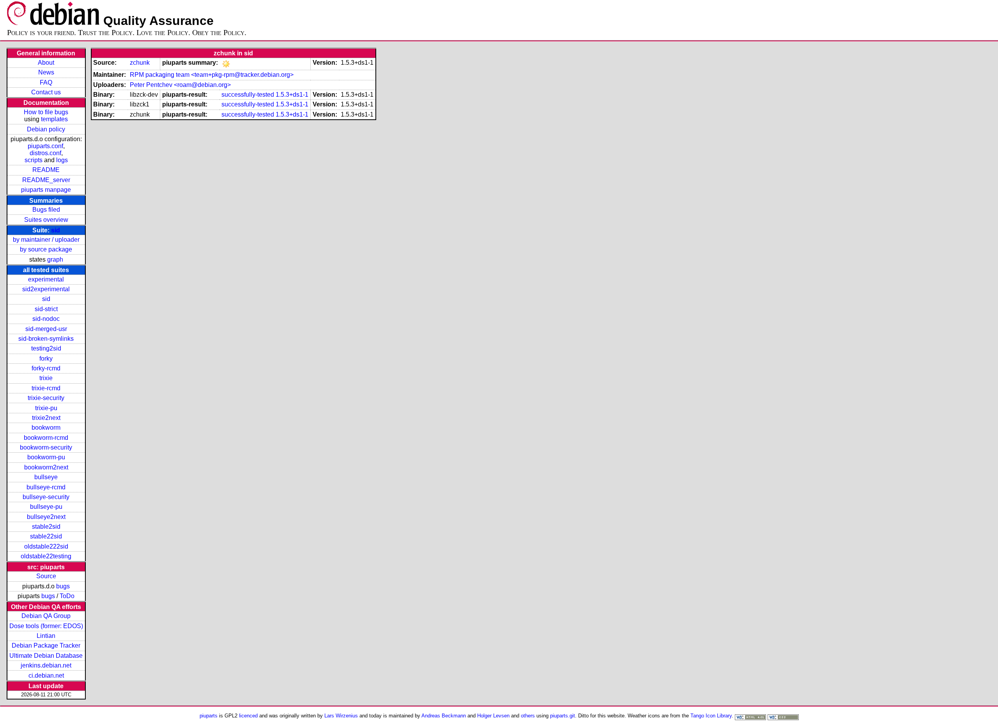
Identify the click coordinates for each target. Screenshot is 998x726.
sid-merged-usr (46, 329)
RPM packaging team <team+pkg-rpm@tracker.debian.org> (212, 74)
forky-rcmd (46, 368)
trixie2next (46, 417)
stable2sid (46, 526)
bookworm (46, 427)
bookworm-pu (46, 457)
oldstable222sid (46, 546)
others (528, 716)
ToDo (67, 596)
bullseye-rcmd (46, 487)
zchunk (140, 62)
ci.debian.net (46, 675)
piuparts (209, 716)
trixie (46, 378)
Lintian (46, 635)
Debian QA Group (46, 616)
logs (62, 160)
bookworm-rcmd (46, 437)
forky (46, 358)
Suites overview (46, 219)
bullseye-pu (46, 506)
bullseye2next (46, 517)
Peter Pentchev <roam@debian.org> (180, 84)
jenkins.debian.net (46, 665)
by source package (46, 249)
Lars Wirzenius (341, 716)
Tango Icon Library (711, 716)
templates (54, 119)
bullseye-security (46, 497)
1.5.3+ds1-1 (292, 94)
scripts (33, 160)
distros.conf (45, 153)
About (46, 62)
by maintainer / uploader (46, 239)
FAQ (46, 82)
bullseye (46, 477)
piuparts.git (562, 716)
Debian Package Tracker (46, 645)
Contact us (46, 92)
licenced (248, 716)
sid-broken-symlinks (46, 338)
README (46, 169)
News (46, 72)
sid (55, 230)
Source (46, 576)
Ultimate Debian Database (46, 655)
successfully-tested (247, 94)
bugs (63, 586)
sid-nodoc (46, 318)
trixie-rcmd (46, 388)
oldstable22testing (46, 556)
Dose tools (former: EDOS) (46, 626)
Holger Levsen (493, 716)
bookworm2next (46, 467)
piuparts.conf (45, 146)
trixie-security (46, 398)
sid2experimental (46, 289)
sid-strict (46, 309)
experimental (46, 279)
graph (55, 259)
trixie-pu (46, 408)
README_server (46, 180)
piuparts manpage (46, 189)
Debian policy (46, 129)
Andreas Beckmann (443, 716)
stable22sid (46, 536)
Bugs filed (46, 209)
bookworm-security (46, 447)
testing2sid (46, 348)
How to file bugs (46, 112)
